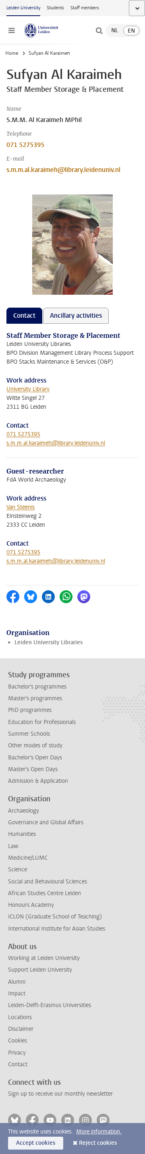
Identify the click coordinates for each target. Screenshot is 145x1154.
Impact (16, 993)
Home (11, 53)
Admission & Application (38, 781)
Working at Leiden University (44, 958)
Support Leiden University (40, 970)
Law (13, 846)
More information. (99, 1131)
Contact (17, 1064)
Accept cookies (35, 1143)
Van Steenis (20, 507)
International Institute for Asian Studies (56, 929)
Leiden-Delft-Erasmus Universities (49, 1005)
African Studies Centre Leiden (44, 893)
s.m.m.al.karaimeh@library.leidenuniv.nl (63, 169)
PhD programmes (30, 710)
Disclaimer (20, 1029)
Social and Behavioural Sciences (47, 881)
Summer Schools (29, 734)
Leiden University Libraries (48, 642)
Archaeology (23, 811)
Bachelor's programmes (37, 687)
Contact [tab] (24, 315)
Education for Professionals (42, 722)
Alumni (16, 982)
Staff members (84, 8)
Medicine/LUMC (28, 858)
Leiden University (23, 8)
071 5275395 (25, 145)
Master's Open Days (33, 769)
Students (55, 8)
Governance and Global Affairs (45, 822)
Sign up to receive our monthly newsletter (60, 1094)
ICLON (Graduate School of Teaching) (55, 916)
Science (17, 869)
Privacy (17, 1053)
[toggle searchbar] (99, 30)
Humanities (22, 834)
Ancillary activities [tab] (76, 315)
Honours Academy (31, 905)
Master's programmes (35, 698)
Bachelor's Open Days (35, 757)
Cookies (17, 1040)
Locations (20, 1017)
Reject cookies (98, 1143)
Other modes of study (35, 745)
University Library (28, 389)
